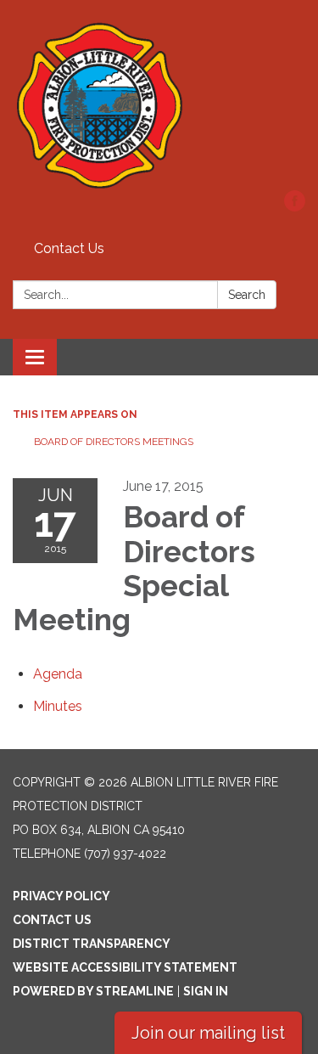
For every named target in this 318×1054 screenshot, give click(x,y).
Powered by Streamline (93, 991)
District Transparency (91, 943)
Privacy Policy (61, 896)
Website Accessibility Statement (125, 967)
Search (246, 295)
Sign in (205, 991)
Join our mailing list (208, 1033)
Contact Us (69, 248)
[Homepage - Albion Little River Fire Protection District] (159, 103)
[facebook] (294, 207)
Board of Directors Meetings (113, 442)
